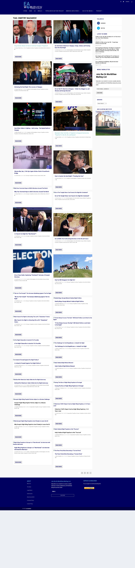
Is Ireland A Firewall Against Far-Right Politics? (27, 363)
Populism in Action (30, 48)
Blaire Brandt (18, 132)
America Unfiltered (72, 11)
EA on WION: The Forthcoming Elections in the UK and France (71, 238)
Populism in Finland (83, 456)
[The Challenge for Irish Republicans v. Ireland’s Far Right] (72, 343)
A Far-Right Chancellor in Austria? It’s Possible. (27, 343)
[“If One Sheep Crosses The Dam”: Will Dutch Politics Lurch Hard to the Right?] (72, 319)
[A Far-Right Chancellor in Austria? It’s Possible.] (32, 340)
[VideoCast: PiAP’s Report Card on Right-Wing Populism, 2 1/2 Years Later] (72, 405)
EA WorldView (28, 508)
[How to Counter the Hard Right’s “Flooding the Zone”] (72, 162)
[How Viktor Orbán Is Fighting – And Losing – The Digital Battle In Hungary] (32, 114)
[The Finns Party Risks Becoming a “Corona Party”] (72, 451)
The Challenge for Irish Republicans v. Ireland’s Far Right (71, 346)
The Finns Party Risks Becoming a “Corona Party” (68, 454)
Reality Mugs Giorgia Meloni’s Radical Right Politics (69, 301)
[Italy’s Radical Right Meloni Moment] (72, 363)
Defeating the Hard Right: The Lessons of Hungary (28, 87)
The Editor (29, 487)
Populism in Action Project (55, 11)
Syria (25, 11)
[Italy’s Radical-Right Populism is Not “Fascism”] (72, 429)
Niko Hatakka (58, 456)
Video (71, 51)
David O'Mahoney (19, 365)
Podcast (99, 11)
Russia (39, 175)
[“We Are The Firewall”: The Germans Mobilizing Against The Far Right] (32, 293)
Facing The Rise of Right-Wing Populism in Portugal (69, 386)
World (40, 11)
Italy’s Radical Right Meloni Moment (65, 366)
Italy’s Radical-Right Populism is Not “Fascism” (68, 432)
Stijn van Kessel (19, 426)
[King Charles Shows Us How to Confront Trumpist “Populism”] (32, 31)
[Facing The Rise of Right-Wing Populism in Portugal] (72, 382)
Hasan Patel (18, 48)
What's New (26, 133)
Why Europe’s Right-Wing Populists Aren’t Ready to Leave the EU (32, 424)
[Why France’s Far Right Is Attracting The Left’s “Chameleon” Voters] (32, 317)
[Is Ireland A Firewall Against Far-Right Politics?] (32, 360)
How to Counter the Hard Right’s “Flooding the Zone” (69, 176)
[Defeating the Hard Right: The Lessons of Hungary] (32, 73)
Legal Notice (29, 490)
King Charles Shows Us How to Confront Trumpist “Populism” (31, 45)
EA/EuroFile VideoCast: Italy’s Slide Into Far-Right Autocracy (31, 383)
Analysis (28, 89)
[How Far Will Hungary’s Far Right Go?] (72, 266)
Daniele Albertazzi (19, 407)
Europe (38, 89)
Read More (18, 57)
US (35, 11)
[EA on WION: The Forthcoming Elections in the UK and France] (72, 224)
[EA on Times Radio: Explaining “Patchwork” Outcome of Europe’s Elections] (32, 261)
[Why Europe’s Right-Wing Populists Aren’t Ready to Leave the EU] (32, 421)
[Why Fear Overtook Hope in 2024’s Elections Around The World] (32, 188)
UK (44, 48)
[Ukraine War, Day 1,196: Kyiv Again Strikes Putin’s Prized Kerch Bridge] (32, 157)
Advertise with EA (30, 497)
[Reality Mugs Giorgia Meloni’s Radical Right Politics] (72, 298)
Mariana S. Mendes (60, 388)
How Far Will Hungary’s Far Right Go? (65, 280)
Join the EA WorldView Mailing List (106, 75)
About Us (29, 483)
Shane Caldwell (59, 348)
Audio (28, 279)
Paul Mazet (18, 236)
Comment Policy (30, 500)
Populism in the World (38, 48)
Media (47, 279)
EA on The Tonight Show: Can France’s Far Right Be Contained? (72, 196)
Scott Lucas (18, 175)
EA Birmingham (34, 89)
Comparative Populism (34, 407)
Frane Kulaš (18, 345)
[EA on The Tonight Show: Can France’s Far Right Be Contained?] (72, 193)
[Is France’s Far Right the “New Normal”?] (32, 219)
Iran (30, 11)
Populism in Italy (25, 386)
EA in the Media (87, 11)
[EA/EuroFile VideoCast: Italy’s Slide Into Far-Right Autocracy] (32, 380)
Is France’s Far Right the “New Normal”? (25, 234)
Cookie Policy (30, 503)
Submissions (29, 493)
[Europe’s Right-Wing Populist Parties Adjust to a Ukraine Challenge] (32, 399)
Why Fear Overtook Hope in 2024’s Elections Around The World (31, 191)
